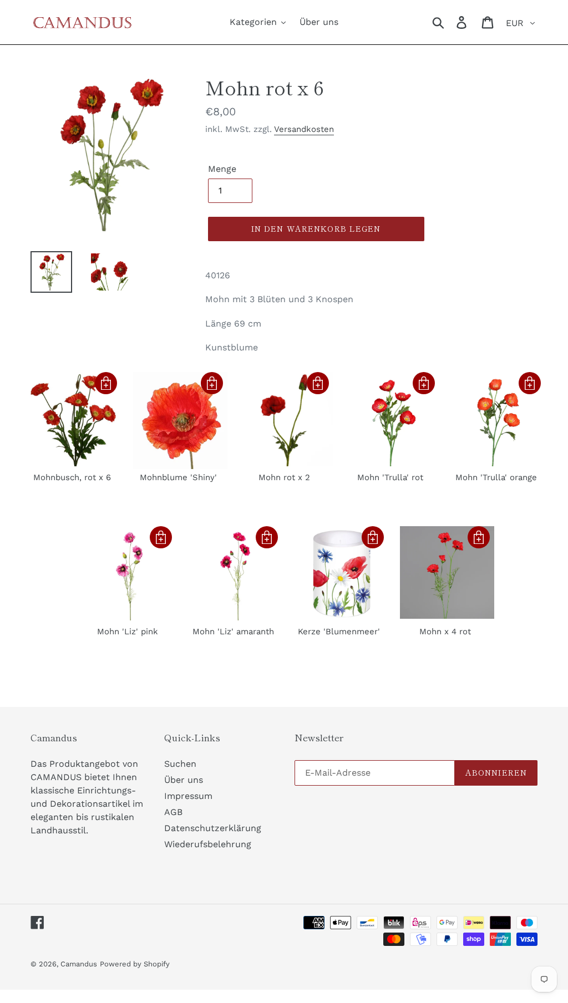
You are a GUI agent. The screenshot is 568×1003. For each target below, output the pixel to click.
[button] (106, 383)
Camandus (78, 964)
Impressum (188, 796)
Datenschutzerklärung (212, 828)
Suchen (180, 763)
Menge (222, 169)
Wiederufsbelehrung (207, 844)
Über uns (183, 780)
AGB (173, 812)
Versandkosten (304, 129)
